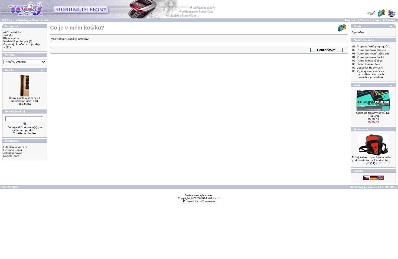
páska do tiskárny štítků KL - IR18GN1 (373, 114)
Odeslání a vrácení (15, 146)
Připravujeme (11, 38)
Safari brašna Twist (368, 64)
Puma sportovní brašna (371, 49)
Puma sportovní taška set (373, 53)
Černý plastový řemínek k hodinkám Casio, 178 (24, 99)
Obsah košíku (41, 20)
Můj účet (350, 20)
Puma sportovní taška (370, 57)
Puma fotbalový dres (370, 60)
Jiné (5, 35)
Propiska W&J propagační (373, 46)
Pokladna (389, 20)
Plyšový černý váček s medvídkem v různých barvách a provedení (370, 74)
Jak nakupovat (12, 152)
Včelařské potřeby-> (15, 41)
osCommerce (207, 201)
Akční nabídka (12, 32)
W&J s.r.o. (8, 20)
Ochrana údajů (12, 149)
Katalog (23, 20)
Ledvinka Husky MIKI (370, 67)
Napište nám (11, 155)
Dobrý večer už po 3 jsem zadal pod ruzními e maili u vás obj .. (371, 159)
